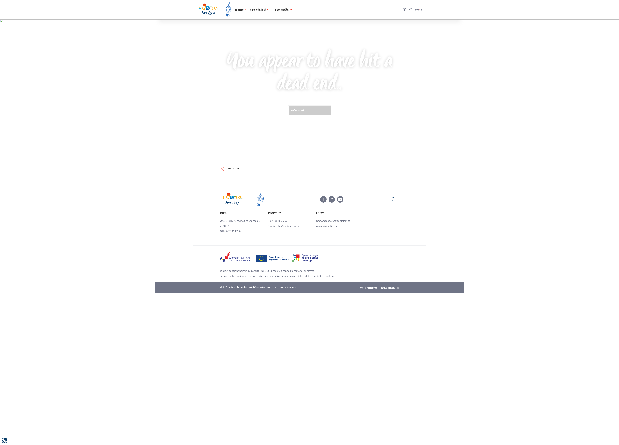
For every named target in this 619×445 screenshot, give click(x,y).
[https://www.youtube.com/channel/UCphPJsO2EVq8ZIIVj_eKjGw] (340, 199)
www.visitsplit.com (327, 226)
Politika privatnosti (389, 288)
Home (239, 9)
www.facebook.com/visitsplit (333, 220)
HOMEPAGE (298, 110)
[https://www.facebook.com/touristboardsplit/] (323, 199)
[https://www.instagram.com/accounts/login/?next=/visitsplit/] (332, 199)
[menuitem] (235, 257)
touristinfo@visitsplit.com (283, 226)
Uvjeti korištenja (368, 288)
